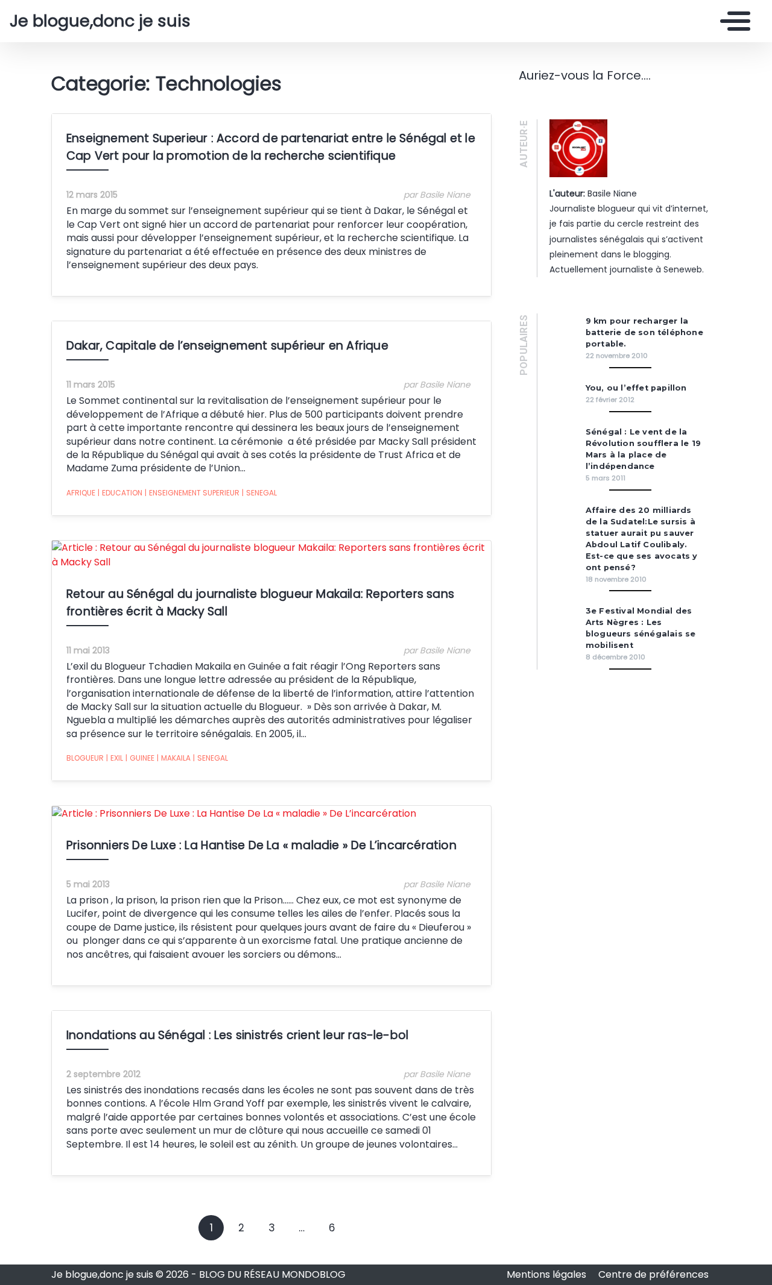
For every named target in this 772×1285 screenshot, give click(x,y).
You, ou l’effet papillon (636, 387)
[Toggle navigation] (732, 21)
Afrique (80, 493)
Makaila (174, 758)
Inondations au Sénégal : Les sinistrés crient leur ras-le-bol (237, 1035)
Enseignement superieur (192, 493)
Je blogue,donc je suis (100, 21)
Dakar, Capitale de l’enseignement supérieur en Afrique (227, 346)
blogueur (85, 758)
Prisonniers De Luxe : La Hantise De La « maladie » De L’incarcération (261, 845)
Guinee (139, 758)
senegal (259, 493)
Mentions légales (548, 1274)
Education (120, 493)
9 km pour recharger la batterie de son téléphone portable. (644, 332)
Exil (114, 758)
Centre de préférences (653, 1274)
